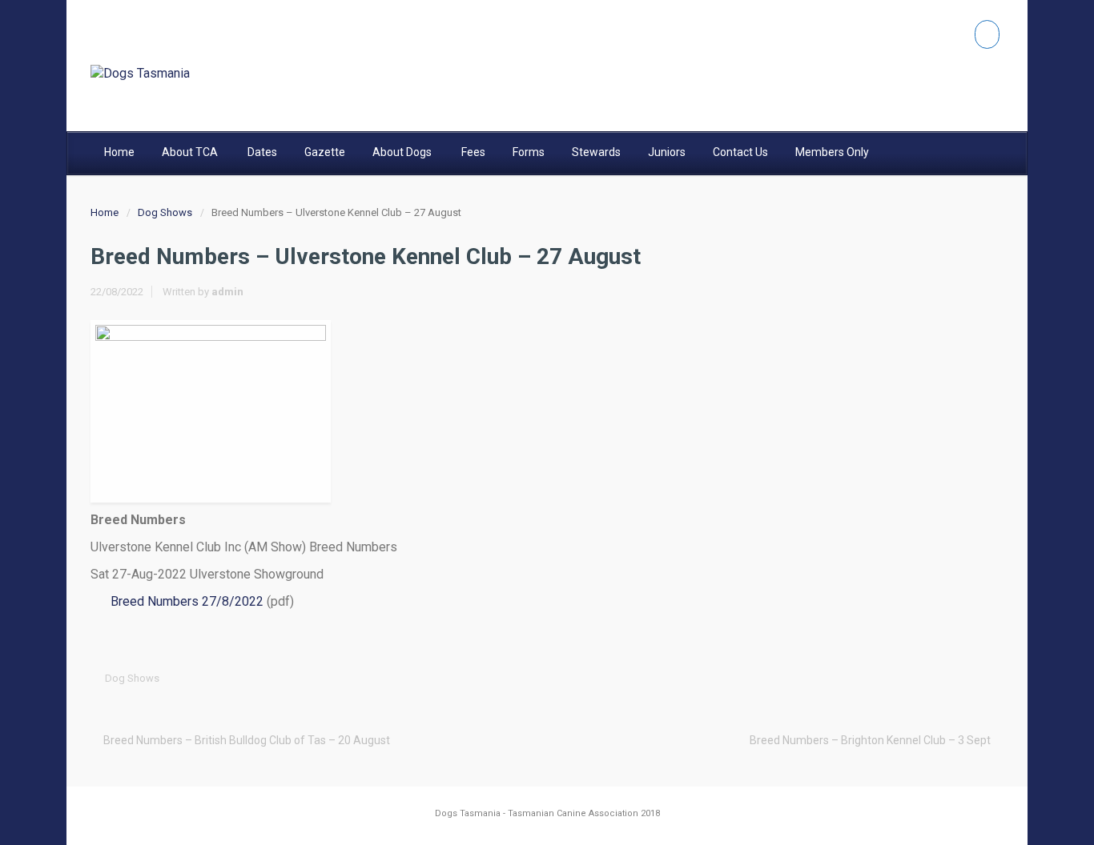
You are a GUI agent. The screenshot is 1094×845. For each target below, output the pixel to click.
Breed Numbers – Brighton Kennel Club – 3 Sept (870, 740)
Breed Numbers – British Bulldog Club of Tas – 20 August (246, 740)
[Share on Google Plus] (918, 678)
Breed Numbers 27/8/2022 (187, 601)
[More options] (992, 678)
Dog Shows (165, 212)
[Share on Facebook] (893, 678)
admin (227, 292)
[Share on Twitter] (868, 678)
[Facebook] (987, 34)
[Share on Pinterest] (942, 678)
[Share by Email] (967, 678)
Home (104, 212)
